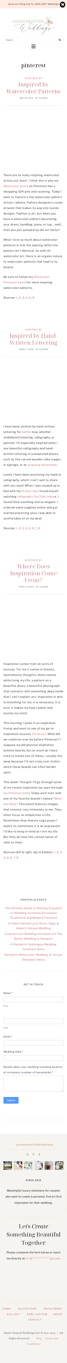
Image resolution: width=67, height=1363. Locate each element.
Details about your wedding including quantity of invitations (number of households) (33, 1069)
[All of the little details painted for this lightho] (49, 1165)
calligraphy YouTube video (36, 496)
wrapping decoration (42, 464)
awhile (26, 432)
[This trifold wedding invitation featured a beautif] (59, 1165)
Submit (11, 1100)
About (58, 1314)
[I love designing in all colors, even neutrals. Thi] (28, 1165)
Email (8, 1036)
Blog (39, 1338)
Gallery (13, 1314)
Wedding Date (13, 1051)
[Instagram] (27, 1154)
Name (8, 993)
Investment (53, 1308)
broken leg (29, 491)
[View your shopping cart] (62, 5)
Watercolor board (15, 186)
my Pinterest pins (16, 793)
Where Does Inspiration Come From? (33, 573)
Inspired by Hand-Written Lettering (33, 339)
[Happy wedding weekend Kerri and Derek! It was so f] (38, 1165)
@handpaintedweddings (34, 1145)
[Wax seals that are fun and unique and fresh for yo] (18, 1165)
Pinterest (39, 734)
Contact (35, 1319)
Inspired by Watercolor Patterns (33, 88)
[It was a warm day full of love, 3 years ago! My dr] (7, 1165)
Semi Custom (37, 1314)
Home (7, 1308)
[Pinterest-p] (33, 1154)
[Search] (60, 40)
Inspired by (33, 78)
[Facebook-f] (39, 1154)
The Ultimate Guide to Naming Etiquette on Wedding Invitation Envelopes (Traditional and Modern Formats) (33, 912)
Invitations (27, 1308)
